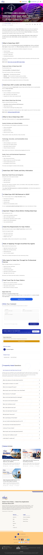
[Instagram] (28, 542)
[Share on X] (32, 24)
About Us (14, 517)
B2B (13, 519)
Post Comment (33, 323)
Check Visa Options (21, 341)
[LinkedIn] (24, 542)
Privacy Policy (25, 519)
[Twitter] (21, 542)
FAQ (13, 525)
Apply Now (35, 331)
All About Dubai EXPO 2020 (14, 112)
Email (24, 309)
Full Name (7, 309)
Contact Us (15, 527)
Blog (14, 521)
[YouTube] (26, 542)
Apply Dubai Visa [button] (21, 299)
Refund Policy (25, 521)
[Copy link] (40, 24)
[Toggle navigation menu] (40, 1)
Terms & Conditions (26, 517)
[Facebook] (19, 542)
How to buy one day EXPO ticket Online (16, 61)
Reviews (14, 523)
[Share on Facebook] (30, 24)
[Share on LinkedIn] (35, 24)
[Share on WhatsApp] (37, 24)
